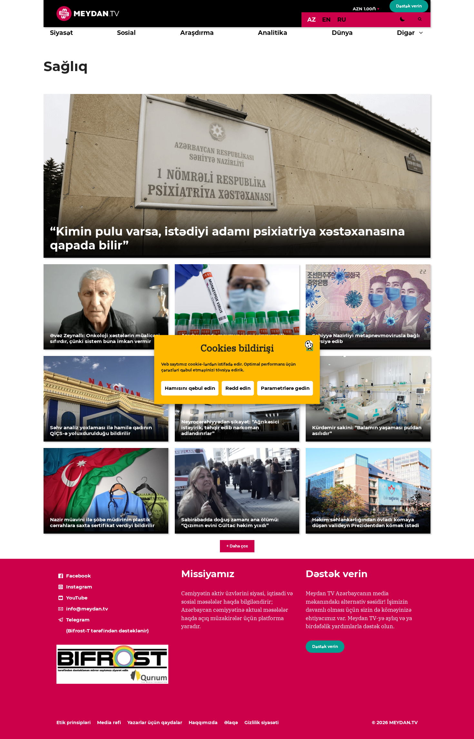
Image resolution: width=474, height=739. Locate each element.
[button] (422, 33)
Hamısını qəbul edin (190, 388)
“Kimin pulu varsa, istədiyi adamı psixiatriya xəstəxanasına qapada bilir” (227, 238)
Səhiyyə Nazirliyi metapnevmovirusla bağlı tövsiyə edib (366, 338)
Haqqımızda (203, 722)
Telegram (78, 620)
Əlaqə (231, 722)
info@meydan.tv (87, 609)
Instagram (79, 587)
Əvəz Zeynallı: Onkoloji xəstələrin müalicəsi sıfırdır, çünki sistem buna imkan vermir (105, 338)
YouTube (76, 598)
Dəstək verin (409, 6)
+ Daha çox (237, 546)
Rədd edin (238, 388)
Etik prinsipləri (73, 722)
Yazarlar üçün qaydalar (154, 722)
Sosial (126, 32)
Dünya (342, 32)
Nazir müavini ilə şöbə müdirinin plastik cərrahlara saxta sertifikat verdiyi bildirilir (102, 522)
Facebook (78, 576)
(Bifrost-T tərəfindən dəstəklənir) (107, 631)
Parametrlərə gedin (285, 388)
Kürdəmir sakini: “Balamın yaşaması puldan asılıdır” (366, 430)
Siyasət (61, 32)
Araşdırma (197, 32)
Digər (406, 32)
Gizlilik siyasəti (261, 722)
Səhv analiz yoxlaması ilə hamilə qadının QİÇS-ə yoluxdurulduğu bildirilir (101, 430)
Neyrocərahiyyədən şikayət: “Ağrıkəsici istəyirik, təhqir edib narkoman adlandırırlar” (230, 427)
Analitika (272, 32)
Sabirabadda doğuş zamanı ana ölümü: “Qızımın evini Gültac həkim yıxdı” (230, 522)
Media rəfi (109, 722)
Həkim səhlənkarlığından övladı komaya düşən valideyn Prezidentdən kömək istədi (365, 522)
